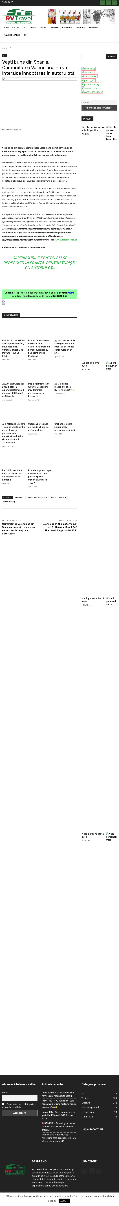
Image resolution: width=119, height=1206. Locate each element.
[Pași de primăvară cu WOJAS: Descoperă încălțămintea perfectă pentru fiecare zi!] (39, 373)
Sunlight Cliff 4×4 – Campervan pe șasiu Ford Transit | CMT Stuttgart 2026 (58, 1115)
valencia (62, 497)
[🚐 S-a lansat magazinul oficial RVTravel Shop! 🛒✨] (65, 373)
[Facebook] (102, 2)
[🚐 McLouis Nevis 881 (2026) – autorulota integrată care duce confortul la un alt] (65, 329)
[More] (68, 138)
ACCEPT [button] (64, 1201)
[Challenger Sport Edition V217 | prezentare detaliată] (65, 413)
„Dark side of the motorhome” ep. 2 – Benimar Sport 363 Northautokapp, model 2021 (60, 527)
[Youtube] (114, 2)
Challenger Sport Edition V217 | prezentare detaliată (64, 427)
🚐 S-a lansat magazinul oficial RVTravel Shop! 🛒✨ (65, 387)
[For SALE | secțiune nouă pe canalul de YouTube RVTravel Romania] (13, 459)
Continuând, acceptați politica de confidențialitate (19, 1105)
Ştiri (11, 48)
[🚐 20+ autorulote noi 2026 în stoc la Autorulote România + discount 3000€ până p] (13, 373)
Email (5, 1092)
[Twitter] (33, 138)
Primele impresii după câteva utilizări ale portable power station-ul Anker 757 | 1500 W (39, 476)
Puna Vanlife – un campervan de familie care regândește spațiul (58, 1094)
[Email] (54, 138)
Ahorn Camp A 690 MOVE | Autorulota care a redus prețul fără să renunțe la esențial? (59, 1137)
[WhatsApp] (47, 138)
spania (53, 497)
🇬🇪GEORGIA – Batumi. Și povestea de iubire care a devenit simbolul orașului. (58, 1126)
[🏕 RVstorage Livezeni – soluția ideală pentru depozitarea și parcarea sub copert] (13, 413)
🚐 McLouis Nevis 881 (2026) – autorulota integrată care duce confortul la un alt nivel (65, 346)
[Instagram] (108, 2)
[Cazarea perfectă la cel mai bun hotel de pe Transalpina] (39, 413)
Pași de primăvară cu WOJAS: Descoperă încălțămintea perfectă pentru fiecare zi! (39, 390)
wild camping (9, 501)
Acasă (4, 48)
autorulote (19, 497)
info (66, 1196)
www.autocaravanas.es (66, 240)
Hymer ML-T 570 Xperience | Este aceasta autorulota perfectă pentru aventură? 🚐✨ (59, 1103)
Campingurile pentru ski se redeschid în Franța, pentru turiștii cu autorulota (39, 263)
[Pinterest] (40, 138)
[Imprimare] (61, 138)
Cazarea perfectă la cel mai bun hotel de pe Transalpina (38, 427)
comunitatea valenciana (37, 497)
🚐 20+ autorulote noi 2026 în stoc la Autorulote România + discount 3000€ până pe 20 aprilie (13, 390)
